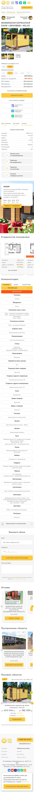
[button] (1, 606)
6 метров (23, 73)
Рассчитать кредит (17, 100)
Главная (4, 748)
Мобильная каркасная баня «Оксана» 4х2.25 (17, 706)
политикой (24, 782)
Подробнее (17, 719)
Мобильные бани (23, 748)
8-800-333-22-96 (7, 8)
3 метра (5, 73)
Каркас (10, 66)
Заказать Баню (17, 95)
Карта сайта (21, 757)
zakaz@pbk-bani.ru (25, 743)
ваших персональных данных (19, 578)
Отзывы (4, 751)
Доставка (20, 754)
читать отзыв (14, 618)
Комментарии (6, 563)
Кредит (4, 754)
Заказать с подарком (12, 206)
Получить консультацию (17, 558)
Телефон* (4, 547)
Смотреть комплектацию (17, 90)
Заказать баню (17, 291)
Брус (4, 66)
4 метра (11, 73)
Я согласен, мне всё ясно (17, 786)
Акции (19, 751)
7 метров (30, 73)
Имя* (3, 538)
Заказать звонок (26, 7)
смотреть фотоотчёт (14, 665)
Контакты (4, 757)
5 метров (17, 73)
